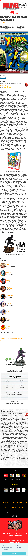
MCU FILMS (14, 507)
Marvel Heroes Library (13, 533)
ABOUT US (21, 507)
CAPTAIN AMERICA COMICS (8, 502)
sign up (5, 512)
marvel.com (24, 512)
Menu (4, 1)
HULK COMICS (19, 502)
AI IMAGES (4, 507)
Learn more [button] (5, 549)
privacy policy (11, 512)
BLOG (9, 507)
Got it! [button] (14, 553)
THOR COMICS (17, 504)
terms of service (17, 512)
